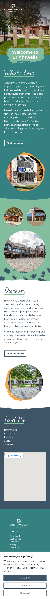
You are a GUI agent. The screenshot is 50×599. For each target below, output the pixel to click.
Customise (25, 585)
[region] (25, 575)
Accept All (25, 578)
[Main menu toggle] (45, 8)
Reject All (25, 593)
